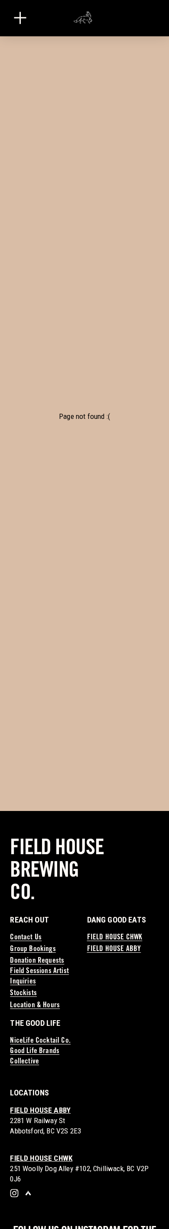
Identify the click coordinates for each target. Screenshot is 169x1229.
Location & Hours (35, 1005)
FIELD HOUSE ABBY (114, 949)
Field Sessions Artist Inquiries (39, 977)
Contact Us (26, 938)
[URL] (28, 1193)
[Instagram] (14, 1193)
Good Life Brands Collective (34, 1057)
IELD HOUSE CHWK (117, 938)
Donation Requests (37, 961)
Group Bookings (32, 949)
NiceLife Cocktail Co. (40, 1041)
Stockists (23, 993)
